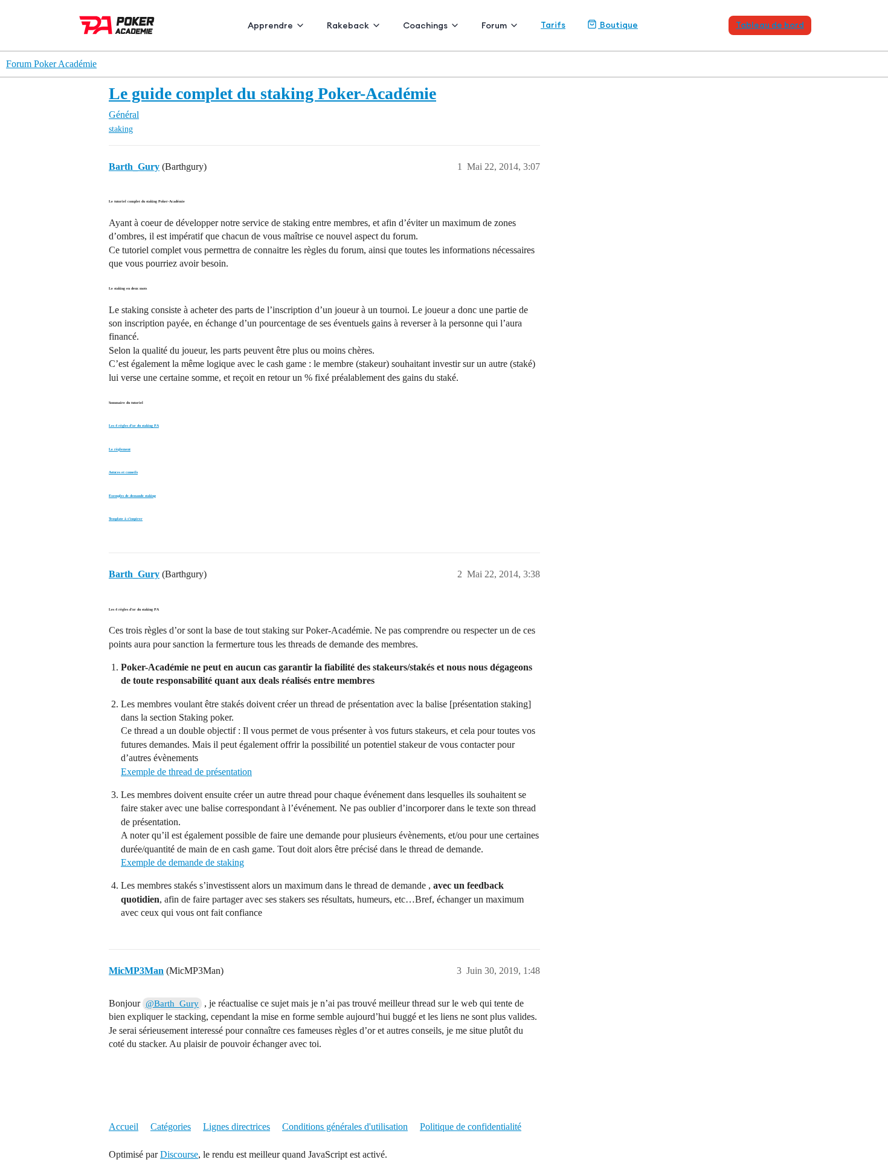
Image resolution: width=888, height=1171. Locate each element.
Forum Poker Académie (51, 64)
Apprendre (270, 25)
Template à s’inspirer (126, 519)
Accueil (123, 1126)
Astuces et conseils (123, 472)
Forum (494, 25)
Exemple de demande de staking (182, 862)
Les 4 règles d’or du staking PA (134, 425)
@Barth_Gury (172, 1003)
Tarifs (553, 24)
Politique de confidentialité (470, 1126)
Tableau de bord (770, 24)
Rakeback (348, 25)
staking (121, 129)
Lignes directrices (236, 1126)
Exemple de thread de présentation (186, 772)
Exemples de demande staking (132, 496)
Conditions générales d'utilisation (345, 1126)
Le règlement (119, 449)
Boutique (618, 24)
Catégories (170, 1126)
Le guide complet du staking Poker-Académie (272, 93)
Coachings (425, 25)
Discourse (179, 1154)
